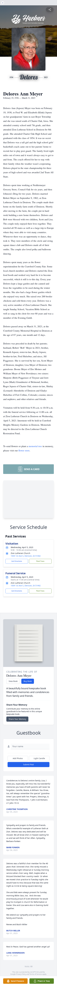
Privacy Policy (21, 974)
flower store (24, 450)
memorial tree (35, 446)
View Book (13, 681)
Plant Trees (40, 561)
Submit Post (28, 764)
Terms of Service (36, 974)
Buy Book (28, 681)
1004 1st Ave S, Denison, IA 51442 (26, 556)
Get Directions (16, 561)
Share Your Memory (17, 719)
